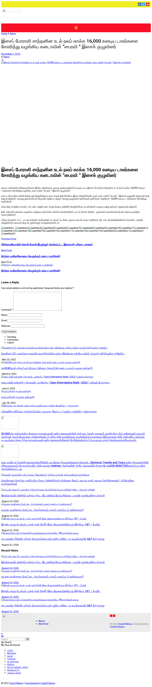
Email (4, 320)
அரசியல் (11, 658)
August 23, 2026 (10, 597)
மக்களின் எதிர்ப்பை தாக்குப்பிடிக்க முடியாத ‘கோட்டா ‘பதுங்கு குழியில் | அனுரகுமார (49, 411)
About (41, 621)
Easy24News (125, 624)
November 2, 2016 (10, 54)
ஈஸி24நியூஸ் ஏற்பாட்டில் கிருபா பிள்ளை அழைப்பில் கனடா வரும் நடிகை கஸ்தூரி (46, 368)
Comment (7, 309)
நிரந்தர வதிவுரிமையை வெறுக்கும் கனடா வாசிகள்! (30, 270)
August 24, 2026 (10, 568)
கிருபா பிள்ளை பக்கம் (17, 667)
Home (4, 33)
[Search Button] (28, 639)
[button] (76, 28)
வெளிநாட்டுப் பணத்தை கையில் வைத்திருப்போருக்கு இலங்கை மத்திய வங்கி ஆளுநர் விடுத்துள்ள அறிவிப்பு (63, 353)
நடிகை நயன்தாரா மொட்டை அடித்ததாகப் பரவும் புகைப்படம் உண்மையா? (42, 510)
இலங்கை (11, 653)
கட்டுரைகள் (13, 661)
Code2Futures (117, 626)
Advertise (43, 623)
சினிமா (10, 664)
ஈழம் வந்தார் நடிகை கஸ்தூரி (17, 397)
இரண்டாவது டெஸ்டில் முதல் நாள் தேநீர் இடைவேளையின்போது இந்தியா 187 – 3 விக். (50, 524)
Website (5, 326)
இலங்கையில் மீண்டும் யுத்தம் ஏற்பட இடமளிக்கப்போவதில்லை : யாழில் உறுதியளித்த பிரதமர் (53, 495)
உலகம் (10, 655)
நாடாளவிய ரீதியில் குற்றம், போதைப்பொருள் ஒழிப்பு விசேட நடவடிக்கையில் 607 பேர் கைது (52, 539)
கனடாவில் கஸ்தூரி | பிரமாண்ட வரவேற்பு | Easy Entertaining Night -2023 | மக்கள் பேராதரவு (55, 382)
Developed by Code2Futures (40, 683)
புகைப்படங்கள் (14, 672)
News (13, 33)
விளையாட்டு (13, 670)
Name (4, 315)
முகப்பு (10, 650)
